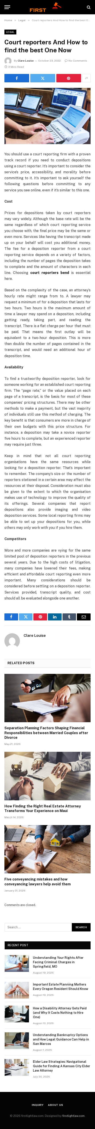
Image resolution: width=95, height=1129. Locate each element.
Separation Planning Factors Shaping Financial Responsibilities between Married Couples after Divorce (46, 733)
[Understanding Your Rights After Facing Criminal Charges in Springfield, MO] (17, 963)
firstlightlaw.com (73, 1116)
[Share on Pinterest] (68, 78)
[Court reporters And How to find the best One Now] (47, 116)
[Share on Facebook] (16, 78)
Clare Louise (26, 60)
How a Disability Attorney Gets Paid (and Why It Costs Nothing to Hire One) (60, 1012)
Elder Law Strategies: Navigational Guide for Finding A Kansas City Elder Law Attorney (61, 1066)
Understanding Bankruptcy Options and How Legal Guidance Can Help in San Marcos (61, 1039)
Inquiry (38, 1104)
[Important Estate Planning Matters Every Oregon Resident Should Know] (17, 990)
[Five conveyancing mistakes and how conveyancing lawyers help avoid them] (47, 849)
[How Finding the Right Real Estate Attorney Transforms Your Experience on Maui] (47, 776)
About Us (55, 1104)
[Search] (88, 7)
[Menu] (7, 7)
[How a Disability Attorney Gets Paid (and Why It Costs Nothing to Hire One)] (17, 1014)
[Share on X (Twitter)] (42, 78)
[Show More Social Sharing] (86, 78)
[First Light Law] (47, 7)
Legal (10, 32)
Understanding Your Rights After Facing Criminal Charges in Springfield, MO (58, 962)
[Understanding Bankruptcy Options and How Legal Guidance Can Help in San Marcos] (17, 1040)
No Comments (77, 60)
